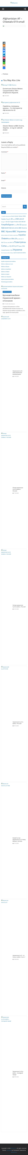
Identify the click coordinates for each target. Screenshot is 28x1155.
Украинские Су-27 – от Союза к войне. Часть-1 (19, 956)
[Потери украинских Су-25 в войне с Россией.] (6, 490)
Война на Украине (6, 276)
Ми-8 (9, 239)
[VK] (14, 48)
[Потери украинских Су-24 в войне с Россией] (6, 607)
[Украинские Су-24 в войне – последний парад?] (6, 1074)
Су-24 (8, 246)
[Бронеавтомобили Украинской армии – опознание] (14, 287)
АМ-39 (23, 222)
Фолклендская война (5, 252)
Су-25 (12, 246)
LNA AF (21, 219)
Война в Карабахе (6, 269)
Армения (24, 225)
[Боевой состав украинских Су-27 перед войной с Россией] (6, 841)
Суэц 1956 (21, 246)
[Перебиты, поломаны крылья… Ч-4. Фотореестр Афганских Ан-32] (10, 102)
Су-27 (16, 246)
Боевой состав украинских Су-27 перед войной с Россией (19, 839)
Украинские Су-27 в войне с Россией (18, 722)
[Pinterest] (14, 58)
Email (3, 180)
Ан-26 (15, 224)
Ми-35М (18, 238)
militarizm (13, 304)
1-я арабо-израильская (6, 216)
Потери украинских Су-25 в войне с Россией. (18, 489)
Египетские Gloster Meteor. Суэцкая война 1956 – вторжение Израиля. (13, 91)
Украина (17, 249)
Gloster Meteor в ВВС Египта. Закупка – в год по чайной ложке (13, 128)
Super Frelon (14, 222)
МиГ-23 (3, 242)
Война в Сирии (5, 274)
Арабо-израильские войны (8, 261)
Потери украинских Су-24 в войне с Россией (19, 606)
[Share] (14, 68)
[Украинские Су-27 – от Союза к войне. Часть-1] (6, 957)
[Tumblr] (14, 60)
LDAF (14, 219)
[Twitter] (14, 53)
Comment (4, 152)
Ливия (4, 238)
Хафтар (11, 252)
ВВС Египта (23, 228)
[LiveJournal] (14, 43)
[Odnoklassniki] (14, 45)
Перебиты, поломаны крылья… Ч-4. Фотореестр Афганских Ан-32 (12, 108)
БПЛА (16, 228)
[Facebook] (14, 50)
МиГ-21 (22, 238)
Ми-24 (14, 238)
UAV (20, 222)
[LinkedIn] (14, 55)
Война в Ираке (5, 266)
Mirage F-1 (3, 221)
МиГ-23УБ (7, 242)
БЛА (13, 228)
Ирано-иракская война (7, 279)
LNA (17, 219)
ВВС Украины (19, 231)
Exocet (12, 216)
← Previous (4, 74)
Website (3, 188)
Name (3, 173)
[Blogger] (14, 65)
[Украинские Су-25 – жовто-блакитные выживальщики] (6, 374)
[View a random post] (25, 9)
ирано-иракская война (20, 252)
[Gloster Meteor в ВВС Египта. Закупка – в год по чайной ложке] (14, 120)
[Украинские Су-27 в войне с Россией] (6, 724)
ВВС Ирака (6, 231)
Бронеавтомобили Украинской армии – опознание (12, 298)
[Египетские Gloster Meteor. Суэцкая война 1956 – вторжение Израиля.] (8, 85)
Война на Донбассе (14, 235)
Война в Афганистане (7, 264)
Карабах (22, 235)
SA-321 (8, 222)
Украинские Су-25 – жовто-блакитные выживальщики (18, 372)
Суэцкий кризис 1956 (7, 250)
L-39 (11, 219)
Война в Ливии (5, 271)
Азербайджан (7, 224)
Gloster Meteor (19, 216)
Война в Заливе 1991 (5, 235)
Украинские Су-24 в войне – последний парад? (18, 1073)
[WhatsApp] (14, 63)
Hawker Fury (5, 219)
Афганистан (6, 228)
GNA (24, 216)
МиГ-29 (12, 242)
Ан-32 (19, 225)
